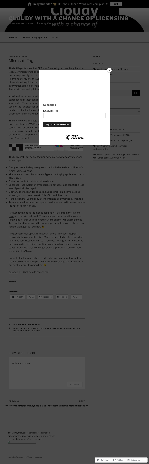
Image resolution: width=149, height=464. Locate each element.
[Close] (109, 70)
